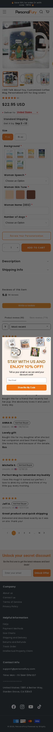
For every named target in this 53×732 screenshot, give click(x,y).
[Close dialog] (48, 339)
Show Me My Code (26, 387)
